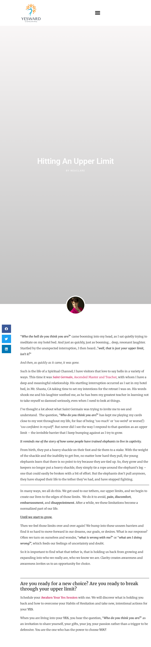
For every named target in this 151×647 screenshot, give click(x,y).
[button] (98, 13)
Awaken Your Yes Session (59, 597)
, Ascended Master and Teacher (85, 377)
